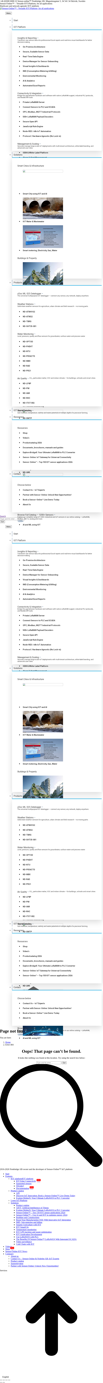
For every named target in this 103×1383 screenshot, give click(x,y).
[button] (51, 1377)
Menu (8, 13)
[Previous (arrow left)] (1, 1382)
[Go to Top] (51, 1374)
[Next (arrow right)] (4, 1382)
